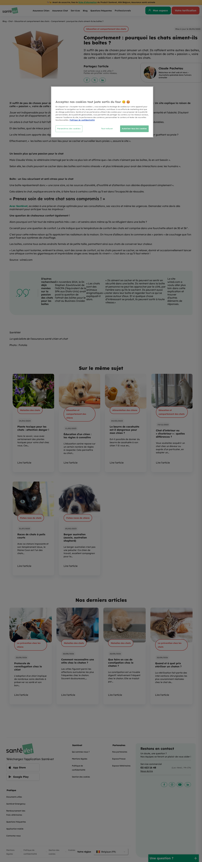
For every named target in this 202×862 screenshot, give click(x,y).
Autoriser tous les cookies (134, 128)
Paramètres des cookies (69, 128)
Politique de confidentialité (82, 120)
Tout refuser (107, 128)
